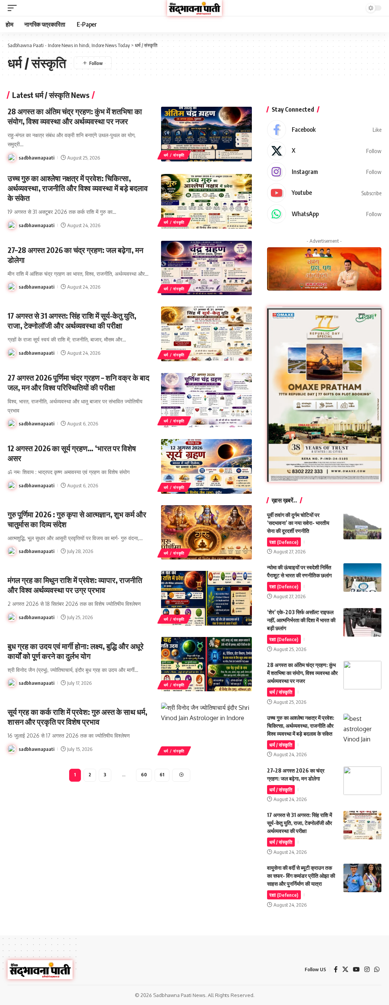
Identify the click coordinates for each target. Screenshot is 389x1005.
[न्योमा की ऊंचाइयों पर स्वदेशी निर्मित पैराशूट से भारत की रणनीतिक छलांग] (362, 577)
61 (162, 774)
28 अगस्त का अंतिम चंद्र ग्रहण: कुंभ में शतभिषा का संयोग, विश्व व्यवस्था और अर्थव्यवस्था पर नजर (75, 116)
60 (144, 774)
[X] (324, 150)
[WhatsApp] (324, 213)
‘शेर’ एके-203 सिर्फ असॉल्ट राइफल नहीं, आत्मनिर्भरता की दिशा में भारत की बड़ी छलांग (301, 620)
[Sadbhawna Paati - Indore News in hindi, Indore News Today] (194, 8)
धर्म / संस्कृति (174, 155)
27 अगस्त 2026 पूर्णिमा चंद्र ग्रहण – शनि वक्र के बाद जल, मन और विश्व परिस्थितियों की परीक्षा (78, 382)
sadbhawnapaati (36, 158)
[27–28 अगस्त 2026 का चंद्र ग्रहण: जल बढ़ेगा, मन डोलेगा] (206, 268)
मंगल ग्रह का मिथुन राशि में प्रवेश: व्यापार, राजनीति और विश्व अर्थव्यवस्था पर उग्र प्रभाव (75, 584)
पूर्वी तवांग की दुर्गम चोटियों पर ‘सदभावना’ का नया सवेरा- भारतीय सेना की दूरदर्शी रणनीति (298, 523)
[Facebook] (324, 129)
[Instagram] (324, 171)
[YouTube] (356, 969)
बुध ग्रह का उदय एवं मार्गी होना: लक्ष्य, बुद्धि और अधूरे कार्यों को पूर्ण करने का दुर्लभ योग (76, 651)
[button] (14, 8)
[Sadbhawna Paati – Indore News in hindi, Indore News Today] (40, 969)
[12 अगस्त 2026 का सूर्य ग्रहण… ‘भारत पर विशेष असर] (206, 466)
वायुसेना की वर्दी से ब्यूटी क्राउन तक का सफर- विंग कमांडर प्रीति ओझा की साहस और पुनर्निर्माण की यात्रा (301, 875)
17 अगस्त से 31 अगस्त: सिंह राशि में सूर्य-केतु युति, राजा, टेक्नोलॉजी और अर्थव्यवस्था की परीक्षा (72, 320)
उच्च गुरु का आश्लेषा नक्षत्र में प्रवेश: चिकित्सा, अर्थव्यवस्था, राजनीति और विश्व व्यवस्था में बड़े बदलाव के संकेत (78, 187)
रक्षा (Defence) (283, 542)
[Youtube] (324, 192)
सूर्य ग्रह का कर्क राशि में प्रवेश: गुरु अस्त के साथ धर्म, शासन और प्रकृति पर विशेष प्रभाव (77, 716)
